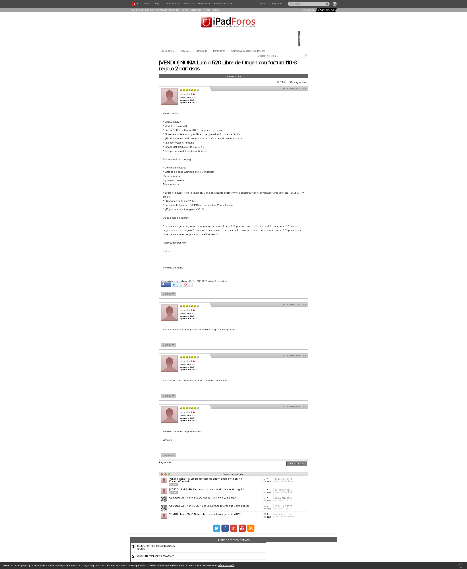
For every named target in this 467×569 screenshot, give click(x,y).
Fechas (206, 10)
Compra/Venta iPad (265, 510)
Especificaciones (170, 10)
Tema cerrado (271, 473)
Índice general (193, 51)
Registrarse (289, 4)
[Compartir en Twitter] (202, 294)
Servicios (210, 51)
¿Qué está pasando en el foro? (145, 10)
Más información (226, 565)
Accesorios (195, 10)
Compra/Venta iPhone (267, 496)
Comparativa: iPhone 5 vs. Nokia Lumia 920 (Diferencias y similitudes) (219, 530)
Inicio (146, 4)
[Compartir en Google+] (213, 294)
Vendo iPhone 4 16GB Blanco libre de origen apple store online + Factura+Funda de (224, 489)
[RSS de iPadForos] (250, 561)
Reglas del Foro (233, 81)
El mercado (226, 51)
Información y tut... (265, 523)
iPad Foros (233, 23)
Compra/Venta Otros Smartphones (203, 56)
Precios (184, 10)
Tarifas (215, 10)
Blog (157, 4)
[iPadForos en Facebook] (225, 561)
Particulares (244, 51)
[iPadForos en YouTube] (242, 561)
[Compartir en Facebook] (191, 294)
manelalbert (211, 99)
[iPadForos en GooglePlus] (233, 561)
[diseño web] (325, 10)
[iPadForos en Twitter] (216, 561)
